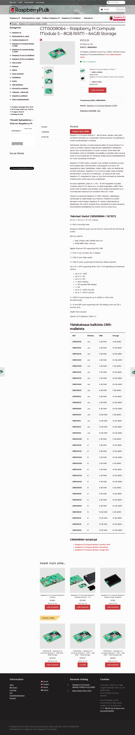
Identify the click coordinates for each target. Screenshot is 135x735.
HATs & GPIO (16, 63)
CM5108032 (76, 402)
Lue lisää (82, 665)
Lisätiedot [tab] (45, 132)
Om (11, 693)
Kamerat (15, 66)
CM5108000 (76, 390)
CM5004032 (77, 475)
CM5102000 (76, 342)
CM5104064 (77, 384)
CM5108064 (76, 409)
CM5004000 (77, 463)
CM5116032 (76, 427)
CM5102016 (76, 348)
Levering (13, 690)
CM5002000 (77, 439)
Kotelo (14, 81)
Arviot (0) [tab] (45, 137)
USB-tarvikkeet (17, 85)
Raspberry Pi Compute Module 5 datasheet (91, 547)
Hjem (12, 685)
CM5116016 (76, 421)
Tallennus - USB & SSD (20, 92)
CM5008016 (76, 494)
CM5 (98, 111)
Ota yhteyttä (40, 2)
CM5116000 (76, 415)
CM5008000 (77, 488)
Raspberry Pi (15, 18)
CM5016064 (77, 530)
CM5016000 (77, 512)
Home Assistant (18, 74)
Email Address (17, 131)
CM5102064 (76, 360)
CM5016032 (76, 524)
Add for (96, 73)
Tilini (20, 2)
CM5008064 (77, 506)
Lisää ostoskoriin (97, 90)
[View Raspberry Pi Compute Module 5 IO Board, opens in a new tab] (116, 69)
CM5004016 (77, 469)
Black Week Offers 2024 (81, 691)
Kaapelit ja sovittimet (19, 96)
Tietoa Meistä (28, 2)
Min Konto (13, 688)
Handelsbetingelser (17, 696)
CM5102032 (76, 354)
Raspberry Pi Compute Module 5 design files (92, 550)
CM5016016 (76, 518)
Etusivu (14, 24)
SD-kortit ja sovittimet (20, 88)
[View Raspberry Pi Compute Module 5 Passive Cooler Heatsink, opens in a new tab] (91, 79)
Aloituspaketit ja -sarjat (31, 18)
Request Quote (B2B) (80, 131)
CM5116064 (76, 433)
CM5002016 (76, 445)
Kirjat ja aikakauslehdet (20, 99)
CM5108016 (76, 396)
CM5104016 (76, 372)
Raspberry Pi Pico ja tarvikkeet (23, 59)
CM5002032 (77, 451)
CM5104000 (77, 366)
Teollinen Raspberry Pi (51, 18)
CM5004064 (77, 482)
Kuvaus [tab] (44, 127)
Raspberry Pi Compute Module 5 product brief (92, 545)
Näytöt (14, 70)
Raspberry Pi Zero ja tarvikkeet (23, 55)
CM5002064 (77, 457)
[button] (41, 40)
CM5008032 (77, 500)
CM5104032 (76, 378)
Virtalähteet (16, 77)
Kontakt (13, 698)
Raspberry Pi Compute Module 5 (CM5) (33, 24)
